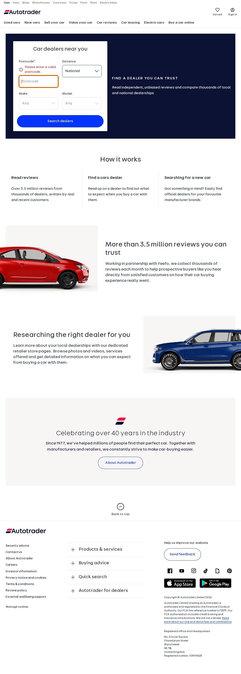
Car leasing (130, 22)
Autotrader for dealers (103, 590)
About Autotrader (120, 463)
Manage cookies (17, 606)
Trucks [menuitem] (73, 2)
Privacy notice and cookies (26, 577)
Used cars (12, 22)
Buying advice (94, 563)
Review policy (16, 590)
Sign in (232, 14)
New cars (32, 22)
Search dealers (60, 121)
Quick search (93, 577)
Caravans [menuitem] (59, 2)
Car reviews (107, 22)
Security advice (17, 545)
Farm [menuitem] (83, 2)
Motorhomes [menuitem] (41, 2)
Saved (217, 14)
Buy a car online (181, 22)
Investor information (21, 571)
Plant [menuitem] (93, 2)
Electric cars (154, 22)
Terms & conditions (20, 584)
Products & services (100, 549)
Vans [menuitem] (16, 2)
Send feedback (182, 554)
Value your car (80, 22)
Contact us (14, 552)
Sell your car (54, 22)
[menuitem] (12, 23)
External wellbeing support (26, 596)
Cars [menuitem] (7, 2)
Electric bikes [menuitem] (108, 2)
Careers (11, 564)
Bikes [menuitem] (25, 2)
